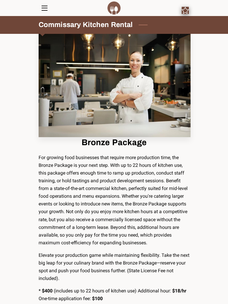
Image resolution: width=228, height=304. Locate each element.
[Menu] (44, 8)
